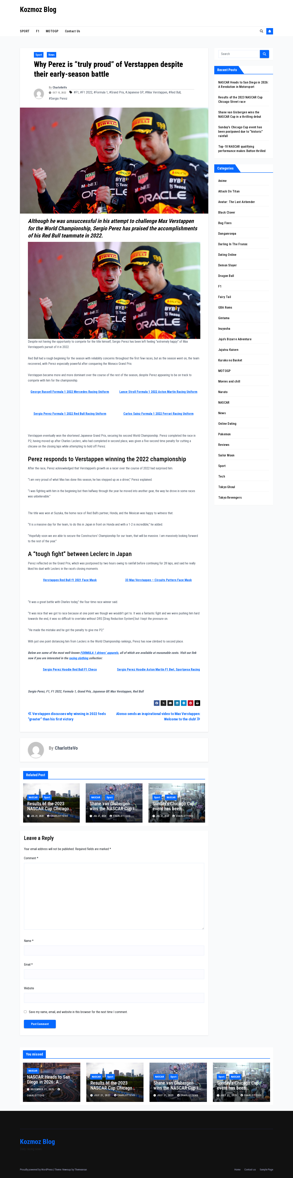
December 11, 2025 (43, 1089)
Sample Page (266, 1169)
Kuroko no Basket (230, 360)
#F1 (76, 92)
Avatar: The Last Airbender (236, 202)
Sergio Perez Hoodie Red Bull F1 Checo (70, 669)
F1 (37, 31)
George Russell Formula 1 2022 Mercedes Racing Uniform (69, 392)
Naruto (222, 392)
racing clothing (79, 658)
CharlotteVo (60, 87)
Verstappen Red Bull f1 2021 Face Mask (70, 580)
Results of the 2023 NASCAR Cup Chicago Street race (48, 808)
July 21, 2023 (102, 1095)
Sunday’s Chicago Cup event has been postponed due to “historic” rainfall (173, 811)
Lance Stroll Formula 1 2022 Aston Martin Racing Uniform (158, 392)
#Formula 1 (101, 92)
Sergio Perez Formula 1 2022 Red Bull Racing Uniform (69, 414)
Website (29, 988)
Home (237, 1169)
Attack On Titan (229, 191)
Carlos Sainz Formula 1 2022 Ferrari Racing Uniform (158, 414)
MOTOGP (52, 31)
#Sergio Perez (58, 98)
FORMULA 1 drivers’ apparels (99, 653)
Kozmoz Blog (38, 9)
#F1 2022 (86, 92)
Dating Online (227, 255)
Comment (31, 858)
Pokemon (224, 434)
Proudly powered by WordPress (36, 1169)
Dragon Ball (226, 276)
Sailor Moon (226, 455)
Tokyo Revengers (230, 497)
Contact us (72, 31)
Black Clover (226, 212)
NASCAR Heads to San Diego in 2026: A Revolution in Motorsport (50, 1082)
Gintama (223, 318)
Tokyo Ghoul (226, 487)
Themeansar (81, 1169)
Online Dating (227, 424)
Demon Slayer (227, 265)
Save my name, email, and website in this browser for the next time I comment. (78, 1012)
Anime (222, 181)
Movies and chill (229, 381)
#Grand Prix (116, 92)
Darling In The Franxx (232, 244)
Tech (221, 476)
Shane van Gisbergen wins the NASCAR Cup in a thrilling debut (113, 808)
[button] (261, 31)
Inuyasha (224, 329)
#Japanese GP (134, 92)
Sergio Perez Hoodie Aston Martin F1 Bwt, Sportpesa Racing (158, 669)
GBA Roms (225, 307)
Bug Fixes (225, 223)
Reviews (223, 445)
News (51, 54)
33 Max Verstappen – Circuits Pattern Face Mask (158, 580)
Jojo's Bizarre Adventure (235, 339)
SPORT (25, 31)
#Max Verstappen (156, 92)
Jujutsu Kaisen (228, 350)
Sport (38, 54)
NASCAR (33, 797)
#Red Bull (175, 92)
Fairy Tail (224, 297)
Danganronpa (227, 233)
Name (28, 941)
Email (28, 964)
